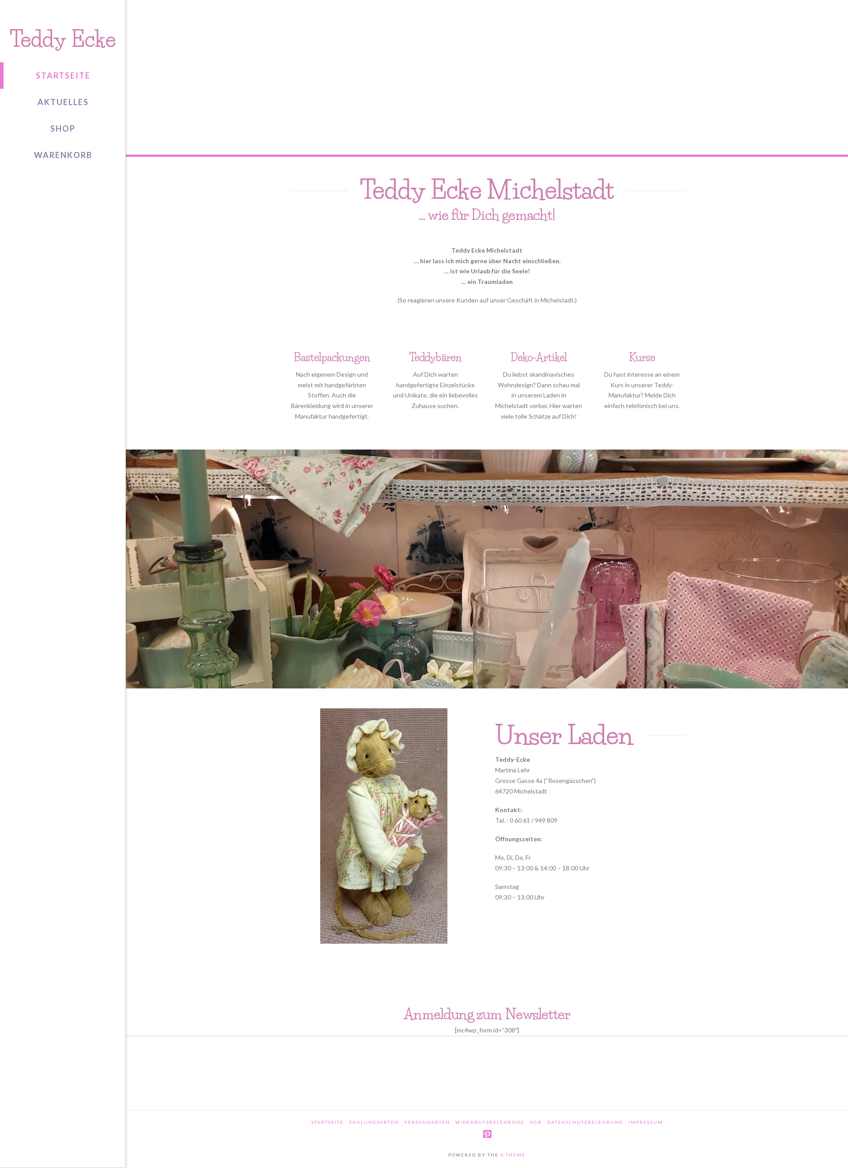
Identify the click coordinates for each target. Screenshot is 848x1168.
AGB (536, 1122)
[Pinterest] (487, 1134)
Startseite (327, 1122)
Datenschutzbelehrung (585, 1122)
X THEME (513, 1154)
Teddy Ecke (62, 39)
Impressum (645, 1122)
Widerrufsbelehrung (490, 1122)
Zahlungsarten (374, 1122)
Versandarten (427, 1122)
